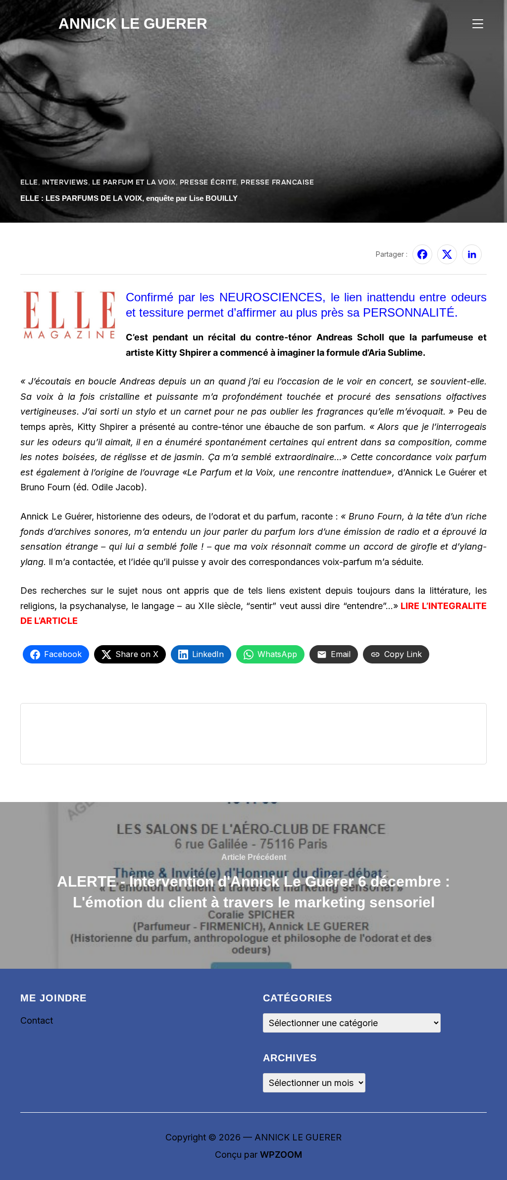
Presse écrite (208, 182)
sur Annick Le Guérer (56, 248)
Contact (36, 1020)
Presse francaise (277, 182)
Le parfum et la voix (134, 182)
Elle (29, 182)
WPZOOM (281, 1154)
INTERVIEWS (65, 182)
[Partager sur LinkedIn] (472, 254)
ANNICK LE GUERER (132, 23)
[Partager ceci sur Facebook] (422, 254)
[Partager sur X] (447, 254)
